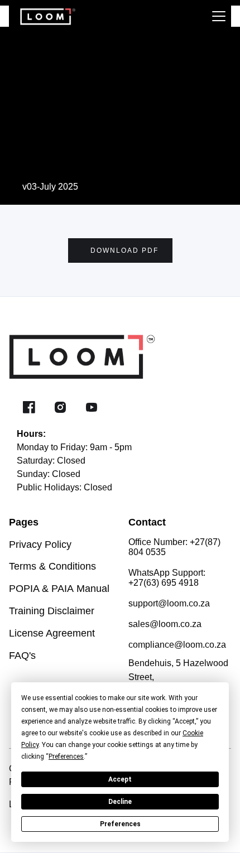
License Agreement (52, 633)
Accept (120, 779)
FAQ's (22, 655)
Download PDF (124, 250)
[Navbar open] (219, 16)
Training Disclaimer (51, 610)
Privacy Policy (40, 544)
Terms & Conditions (52, 566)
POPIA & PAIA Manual (59, 588)
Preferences (120, 824)
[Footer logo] (101, 355)
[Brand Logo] (42, 16)
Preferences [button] (66, 756)
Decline (120, 802)
